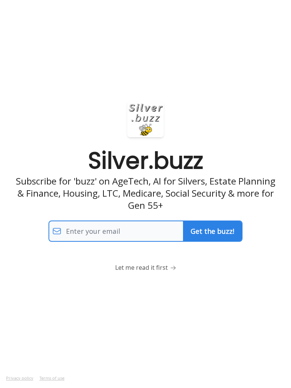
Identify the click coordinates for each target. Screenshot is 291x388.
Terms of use (51, 378)
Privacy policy (19, 378)
